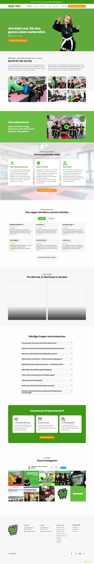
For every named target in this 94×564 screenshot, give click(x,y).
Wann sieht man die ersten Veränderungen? (38, 375)
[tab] (42, 218)
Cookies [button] (75, 531)
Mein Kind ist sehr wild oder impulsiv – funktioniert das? (42, 364)
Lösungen (55, 6)
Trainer (49, 6)
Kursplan (36, 6)
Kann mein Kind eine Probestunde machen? (38, 386)
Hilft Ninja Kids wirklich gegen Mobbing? (37, 370)
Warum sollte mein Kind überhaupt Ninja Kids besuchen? (43, 348)
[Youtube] (80, 553)
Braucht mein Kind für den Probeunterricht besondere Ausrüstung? (42, 392)
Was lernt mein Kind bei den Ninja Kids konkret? (39, 354)
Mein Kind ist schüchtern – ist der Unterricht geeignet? (42, 359)
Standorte (43, 6)
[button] (47, 343)
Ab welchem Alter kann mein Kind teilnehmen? (39, 343)
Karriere (64, 6)
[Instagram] (75, 553)
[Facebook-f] (71, 553)
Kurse (28, 6)
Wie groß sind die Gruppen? (32, 380)
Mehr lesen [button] (12, 234)
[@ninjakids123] (29, 467)
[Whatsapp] (84, 553)
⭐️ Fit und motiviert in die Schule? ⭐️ (47, 1)
